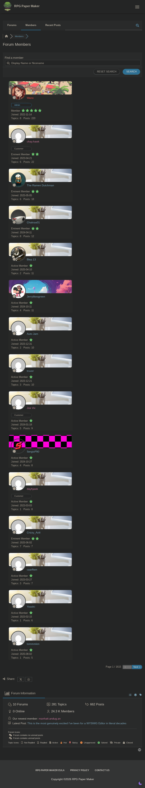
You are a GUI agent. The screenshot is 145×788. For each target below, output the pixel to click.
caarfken (32, 569)
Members (30, 25)
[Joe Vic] (18, 409)
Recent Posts (53, 25)
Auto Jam (32, 333)
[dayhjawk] (18, 490)
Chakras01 (33, 222)
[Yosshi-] (18, 607)
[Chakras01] (18, 223)
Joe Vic (31, 407)
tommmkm (33, 643)
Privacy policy (79, 770)
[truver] (18, 372)
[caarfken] (18, 570)
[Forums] (6, 36)
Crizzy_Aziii (33, 532)
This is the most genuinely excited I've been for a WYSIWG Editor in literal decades (76, 723)
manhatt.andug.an (50, 718)
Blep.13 (31, 259)
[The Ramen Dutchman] (18, 186)
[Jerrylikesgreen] (18, 297)
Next (136, 667)
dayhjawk (32, 488)
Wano (30, 97)
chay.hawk (33, 141)
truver (30, 370)
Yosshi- (31, 606)
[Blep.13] (18, 260)
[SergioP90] (18, 452)
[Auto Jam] (18, 335)
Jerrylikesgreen (36, 296)
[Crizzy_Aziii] (18, 533)
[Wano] (18, 99)
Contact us (102, 770)
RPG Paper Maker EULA (50, 770)
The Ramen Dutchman (40, 185)
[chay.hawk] (18, 142)
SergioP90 (33, 451)
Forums (11, 25)
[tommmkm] (18, 645)
